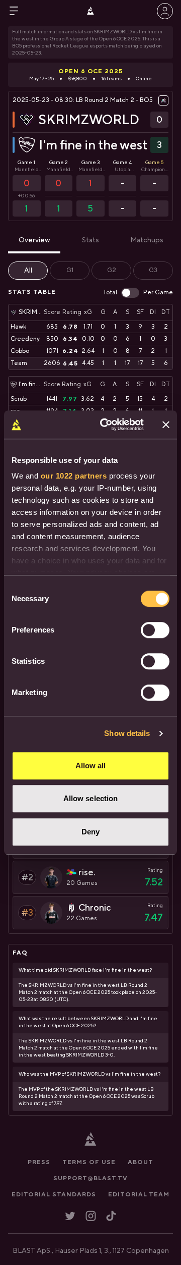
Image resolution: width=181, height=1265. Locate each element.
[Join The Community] (165, 11)
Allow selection (90, 798)
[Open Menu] (14, 11)
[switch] (155, 630)
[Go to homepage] (90, 11)
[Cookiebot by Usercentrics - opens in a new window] (106, 424)
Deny (90, 831)
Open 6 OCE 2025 (90, 71)
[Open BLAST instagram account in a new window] (90, 1215)
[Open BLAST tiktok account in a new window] (111, 1215)
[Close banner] (165, 424)
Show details (127, 733)
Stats (90, 240)
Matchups (146, 240)
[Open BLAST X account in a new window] (70, 1215)
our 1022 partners (74, 475)
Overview (34, 240)
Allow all (90, 765)
